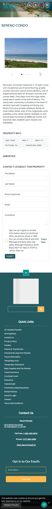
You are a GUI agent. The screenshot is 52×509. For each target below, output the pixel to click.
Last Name (10, 184)
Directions (8, 380)
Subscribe (26, 479)
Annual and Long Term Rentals (17, 353)
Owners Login (10, 395)
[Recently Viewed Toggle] (35, 4)
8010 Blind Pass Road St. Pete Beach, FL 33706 (15, 426)
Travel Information (12, 357)
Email (7, 204)
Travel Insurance (11, 372)
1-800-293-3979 (30, 433)
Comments (10, 215)
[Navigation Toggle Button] (47, 4)
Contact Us (9, 337)
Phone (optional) (12, 194)
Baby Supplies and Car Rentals (17, 368)
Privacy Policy (10, 341)
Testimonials (9, 384)
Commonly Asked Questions (16, 388)
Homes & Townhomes (13, 349)
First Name (10, 173)
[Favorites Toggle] (41, 4)
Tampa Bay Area (11, 361)
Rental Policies (10, 392)
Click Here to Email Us (26, 445)
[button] (21, 74)
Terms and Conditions (13, 403)
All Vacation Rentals (13, 330)
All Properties (10, 334)
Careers (7, 399)
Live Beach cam (11, 376)
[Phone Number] (29, 4)
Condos (7, 345)
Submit (10, 256)
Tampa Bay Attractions (14, 364)
